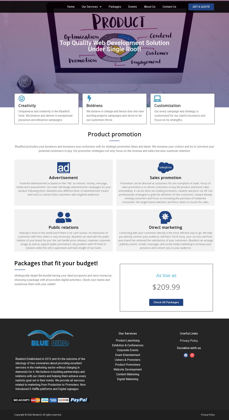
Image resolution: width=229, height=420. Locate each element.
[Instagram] (192, 355)
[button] (201, 6)
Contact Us (169, 6)
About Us (149, 6)
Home (71, 6)
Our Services (90, 6)
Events (132, 6)
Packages (115, 6)
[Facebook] (186, 355)
